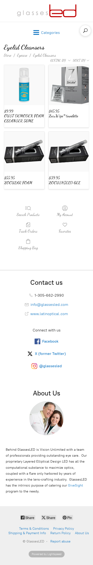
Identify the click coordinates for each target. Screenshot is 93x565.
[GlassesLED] (46, 10)
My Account (65, 214)
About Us (82, 533)
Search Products (28, 214)
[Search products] (85, 30)
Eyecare (22, 55)
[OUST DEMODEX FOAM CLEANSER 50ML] (24, 85)
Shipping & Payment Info (27, 533)
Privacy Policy (63, 529)
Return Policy (60, 533)
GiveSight (75, 485)
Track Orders (28, 231)
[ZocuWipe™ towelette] (69, 85)
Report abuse (60, 541)
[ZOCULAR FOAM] (24, 152)
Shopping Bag (28, 247)
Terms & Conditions (34, 529)
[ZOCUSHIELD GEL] (69, 152)
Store (7, 55)
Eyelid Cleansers (44, 55)
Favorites (65, 231)
